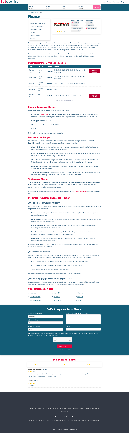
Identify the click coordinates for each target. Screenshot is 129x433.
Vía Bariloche (57, 300)
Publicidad (64, 411)
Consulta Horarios (94, 71)
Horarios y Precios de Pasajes (37, 23)
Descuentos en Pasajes (36, 29)
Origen (31, 6)
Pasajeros (80, 6)
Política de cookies (78, 408)
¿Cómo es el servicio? (34, 320)
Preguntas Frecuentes (35, 35)
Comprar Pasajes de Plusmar (37, 26)
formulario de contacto (80, 191)
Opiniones (32, 38)
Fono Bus (80, 297)
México (64, 420)
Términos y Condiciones (64, 333)
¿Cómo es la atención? (35, 313)
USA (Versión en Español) (78, 420)
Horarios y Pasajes (106, 2)
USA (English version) (93, 420)
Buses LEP (57, 293)
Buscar (96, 7)
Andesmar (33, 293)
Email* (34, 326)
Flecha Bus (57, 297)
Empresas (124, 2)
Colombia (39, 420)
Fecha (63, 6)
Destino (48, 6)
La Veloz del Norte (35, 300)
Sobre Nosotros (46, 408)
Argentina (32, 420)
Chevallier (80, 293)
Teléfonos (32, 32)
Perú (68, 420)
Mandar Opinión (64, 346)
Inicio (29, 12)
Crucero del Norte (35, 297)
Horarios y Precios (35, 408)
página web (44, 114)
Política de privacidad (65, 408)
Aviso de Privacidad (48, 333)
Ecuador (52, 420)
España (58, 420)
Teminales (116, 2)
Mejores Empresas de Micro (35, 12)
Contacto (55, 408)
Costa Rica (46, 420)
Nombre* (68, 326)
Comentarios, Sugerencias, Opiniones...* (78, 313)
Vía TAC (79, 300)
